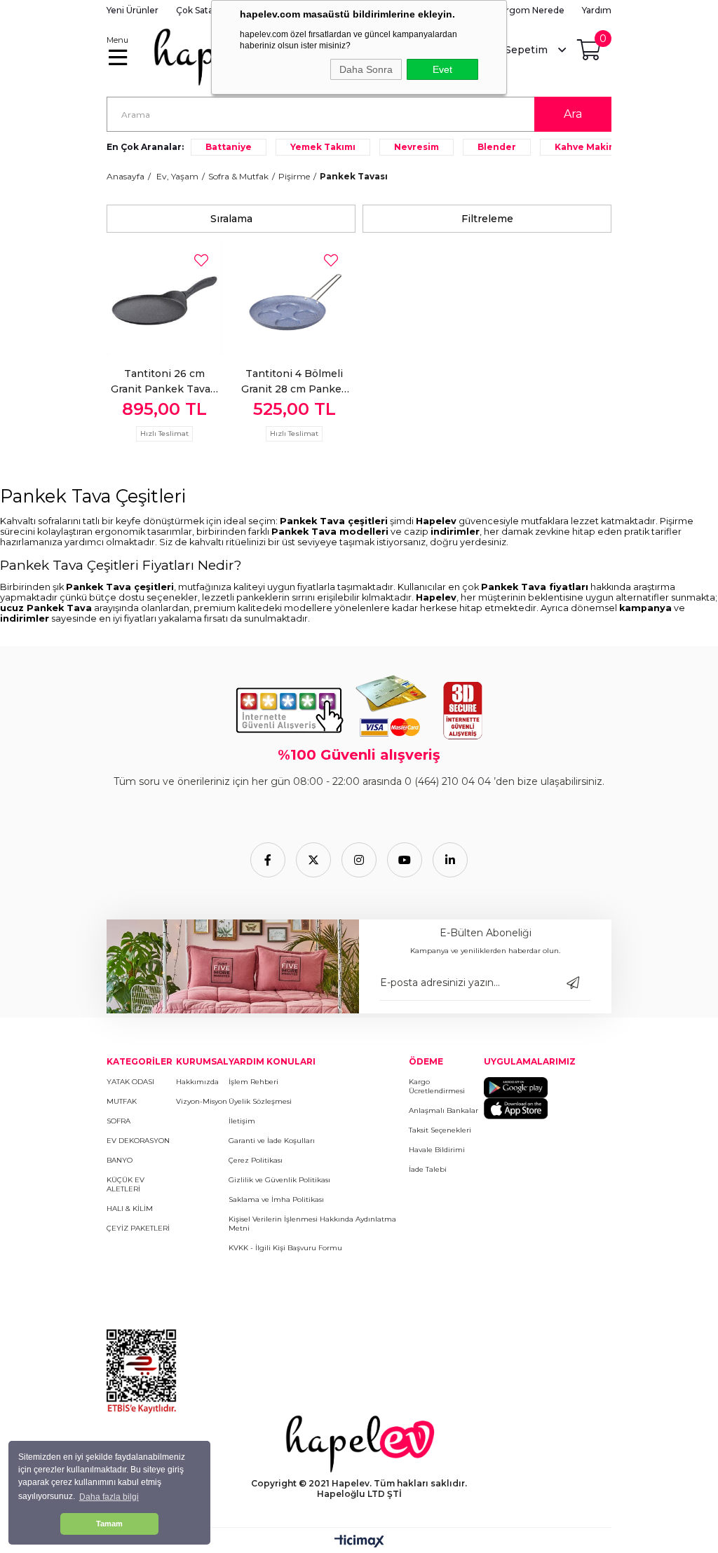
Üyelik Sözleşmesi (260, 1101)
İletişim (242, 1121)
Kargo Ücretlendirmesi (437, 1086)
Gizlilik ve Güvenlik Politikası (279, 1179)
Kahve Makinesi (592, 147)
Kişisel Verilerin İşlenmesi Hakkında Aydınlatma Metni (312, 1224)
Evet (442, 69)
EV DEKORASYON (138, 1140)
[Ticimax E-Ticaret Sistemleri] (359, 1542)
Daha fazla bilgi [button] (109, 1497)
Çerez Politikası (256, 1160)
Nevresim (416, 147)
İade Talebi (428, 1169)
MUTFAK (122, 1101)
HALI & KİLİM (130, 1208)
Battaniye (228, 147)
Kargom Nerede (529, 10)
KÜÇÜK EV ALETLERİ (125, 1184)
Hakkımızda (197, 1081)
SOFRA (118, 1121)
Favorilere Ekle (201, 261)
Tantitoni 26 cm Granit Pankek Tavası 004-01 (165, 382)
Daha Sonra (366, 69)
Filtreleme (487, 218)
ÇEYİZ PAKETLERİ (138, 1228)
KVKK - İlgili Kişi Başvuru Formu (285, 1247)
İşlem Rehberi (253, 1081)
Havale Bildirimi (437, 1149)
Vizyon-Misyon (201, 1101)
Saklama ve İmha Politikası (276, 1199)
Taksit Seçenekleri (440, 1130)
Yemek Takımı (322, 147)
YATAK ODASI (130, 1081)
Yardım (596, 10)
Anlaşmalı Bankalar (443, 1110)
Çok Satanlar (202, 10)
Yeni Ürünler (132, 10)
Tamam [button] (109, 1523)
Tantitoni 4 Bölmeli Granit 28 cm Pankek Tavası (294, 382)
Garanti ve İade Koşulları (272, 1140)
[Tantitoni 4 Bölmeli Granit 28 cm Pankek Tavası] (294, 297)
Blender (496, 147)
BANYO (120, 1160)
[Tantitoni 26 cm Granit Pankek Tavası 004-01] (164, 297)
